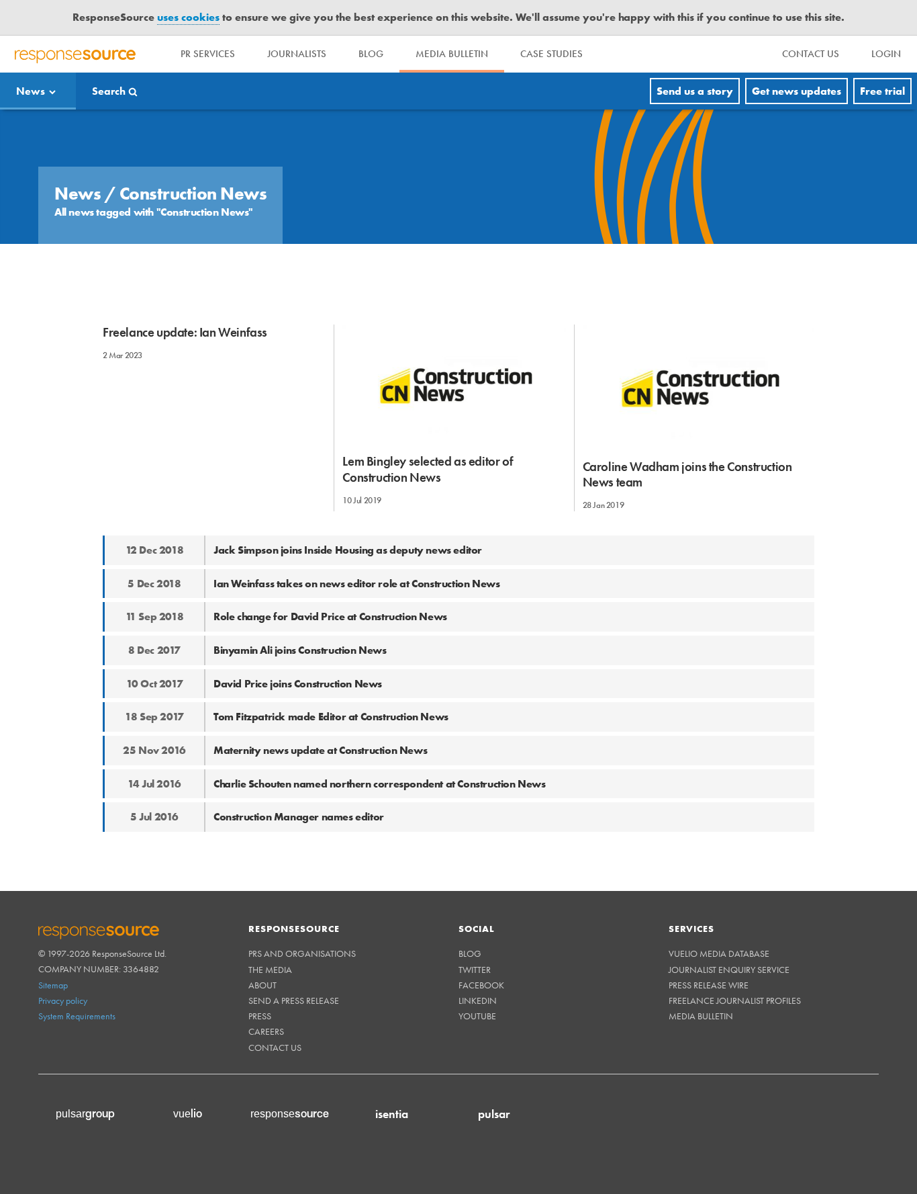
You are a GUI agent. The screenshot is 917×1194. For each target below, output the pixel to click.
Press (259, 1016)
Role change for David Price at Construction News (330, 616)
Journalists (296, 53)
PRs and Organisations (302, 953)
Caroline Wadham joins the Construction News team (687, 474)
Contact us (274, 1047)
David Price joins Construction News (297, 684)
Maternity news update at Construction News (320, 750)
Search (109, 91)
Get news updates (796, 91)
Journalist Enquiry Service (729, 970)
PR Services (208, 53)
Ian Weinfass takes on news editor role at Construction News (356, 584)
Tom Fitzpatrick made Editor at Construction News (330, 717)
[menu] (810, 54)
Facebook (481, 985)
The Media (270, 970)
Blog (370, 53)
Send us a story (695, 91)
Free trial (882, 91)
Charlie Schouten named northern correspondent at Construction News (379, 784)
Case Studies (551, 53)
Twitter (474, 970)
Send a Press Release (293, 1000)
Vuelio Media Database (719, 953)
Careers (266, 1031)
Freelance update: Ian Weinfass (185, 332)
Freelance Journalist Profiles (735, 1000)
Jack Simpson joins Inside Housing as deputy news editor (347, 550)
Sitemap (53, 985)
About (262, 985)
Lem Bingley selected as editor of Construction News (427, 469)
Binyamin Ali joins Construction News (300, 650)
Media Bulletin (452, 53)
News (30, 91)
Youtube (477, 1016)
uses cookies (188, 17)
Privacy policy (62, 1000)
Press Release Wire (709, 985)
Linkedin (477, 1000)
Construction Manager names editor (298, 817)
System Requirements (76, 1016)
